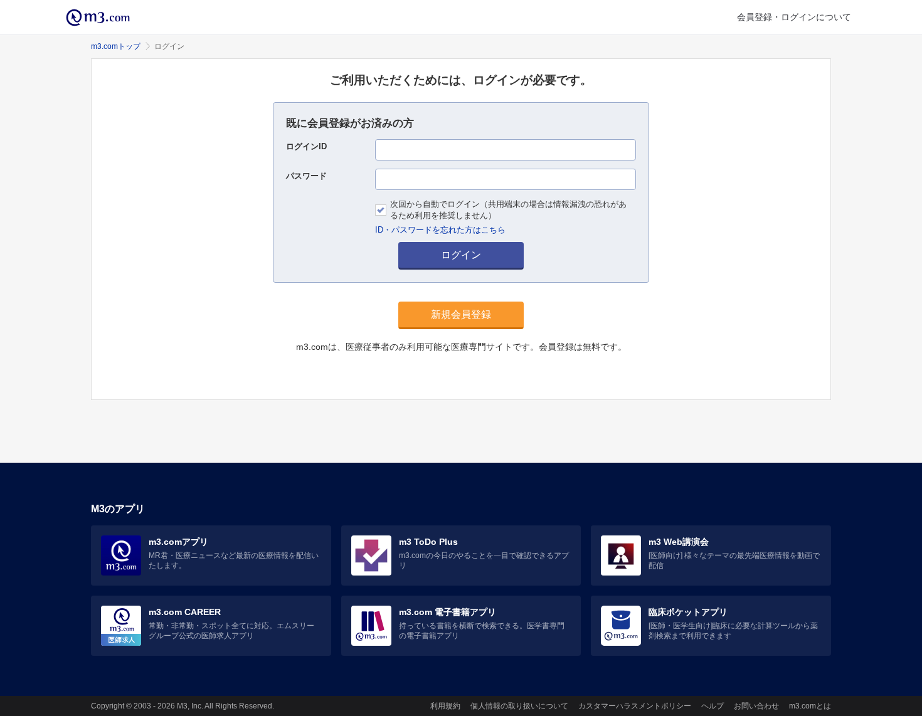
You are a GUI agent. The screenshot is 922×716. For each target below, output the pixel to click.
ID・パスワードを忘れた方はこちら (440, 229)
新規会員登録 (461, 314)
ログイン (461, 255)
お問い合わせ (756, 706)
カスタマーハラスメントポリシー (634, 706)
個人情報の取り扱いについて (519, 706)
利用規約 (445, 706)
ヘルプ (712, 706)
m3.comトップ (115, 46)
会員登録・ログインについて (794, 17)
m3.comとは (810, 706)
